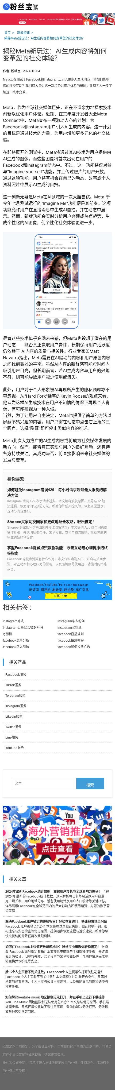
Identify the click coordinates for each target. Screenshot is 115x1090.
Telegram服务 (15, 695)
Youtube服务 (14, 748)
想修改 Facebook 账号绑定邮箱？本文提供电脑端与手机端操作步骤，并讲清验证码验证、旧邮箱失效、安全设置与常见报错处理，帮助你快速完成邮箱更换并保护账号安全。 (56, 954)
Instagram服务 (15, 706)
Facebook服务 (15, 675)
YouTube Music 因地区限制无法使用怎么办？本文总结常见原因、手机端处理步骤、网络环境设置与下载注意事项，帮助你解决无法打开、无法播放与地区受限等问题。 (57, 1004)
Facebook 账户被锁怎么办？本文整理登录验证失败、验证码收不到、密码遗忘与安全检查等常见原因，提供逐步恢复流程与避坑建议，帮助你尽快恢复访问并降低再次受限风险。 (56, 929)
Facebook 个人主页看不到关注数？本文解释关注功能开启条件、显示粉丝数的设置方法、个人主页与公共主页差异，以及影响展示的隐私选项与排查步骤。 (56, 979)
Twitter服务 (13, 727)
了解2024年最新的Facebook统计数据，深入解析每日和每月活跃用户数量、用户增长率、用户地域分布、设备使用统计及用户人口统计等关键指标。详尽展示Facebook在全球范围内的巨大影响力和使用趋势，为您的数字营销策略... (57, 901)
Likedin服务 (13, 716)
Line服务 (11, 737)
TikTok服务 (13, 685)
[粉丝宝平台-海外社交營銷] (20, 6)
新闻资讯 (23, 33)
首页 (7, 33)
